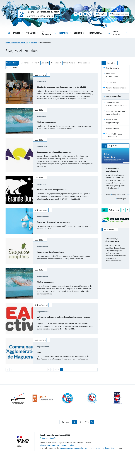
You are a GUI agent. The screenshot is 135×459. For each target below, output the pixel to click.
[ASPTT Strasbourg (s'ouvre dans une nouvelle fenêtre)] (68, 398)
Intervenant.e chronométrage (112, 240)
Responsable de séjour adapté (50, 252)
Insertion (34, 42)
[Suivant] (127, 210)
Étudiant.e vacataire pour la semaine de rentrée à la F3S (61, 87)
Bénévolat (35, 63)
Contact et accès (49, 438)
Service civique (11, 67)
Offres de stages (84, 63)
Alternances (25, 63)
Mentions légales (59, 445)
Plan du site (45, 445)
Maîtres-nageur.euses (46, 122)
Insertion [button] (63, 33)
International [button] (95, 33)
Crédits (71, 445)
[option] (116, 176)
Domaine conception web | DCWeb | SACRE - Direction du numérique (88, 448)
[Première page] (8, 369)
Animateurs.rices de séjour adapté (52, 190)
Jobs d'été (45, 63)
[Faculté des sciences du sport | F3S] (21, 14)
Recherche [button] (79, 33)
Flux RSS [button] (84, 422)
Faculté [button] (16, 33)
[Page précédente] (11, 369)
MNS (39, 352)
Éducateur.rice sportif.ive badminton (53, 222)
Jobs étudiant (56, 63)
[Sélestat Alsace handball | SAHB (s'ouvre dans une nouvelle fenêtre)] (93, 398)
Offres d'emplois (69, 63)
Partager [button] (66, 422)
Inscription (102, 14)
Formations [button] (31, 33)
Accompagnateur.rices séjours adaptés (54, 152)
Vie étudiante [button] (46, 33)
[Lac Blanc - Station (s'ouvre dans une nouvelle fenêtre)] (118, 398)
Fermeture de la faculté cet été (112, 169)
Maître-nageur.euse (45, 282)
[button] (109, 33)
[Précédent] (124, 210)
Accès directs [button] (116, 33)
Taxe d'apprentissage (120, 14)
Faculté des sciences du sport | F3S (17, 42)
